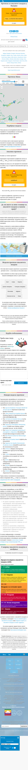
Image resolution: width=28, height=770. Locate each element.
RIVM (6, 460)
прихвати (24, 726)
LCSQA (7, 454)
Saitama (18, 55)
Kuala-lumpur (16, 60)
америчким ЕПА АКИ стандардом (10, 480)
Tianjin (14, 55)
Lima (25, 59)
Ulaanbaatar (20, 57)
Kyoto (22, 55)
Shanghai (8, 53)
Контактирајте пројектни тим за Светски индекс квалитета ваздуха (14, 679)
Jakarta (15, 57)
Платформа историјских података (13, 703)
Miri (26, 60)
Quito (6, 60)
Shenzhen (22, 53)
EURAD (7, 471)
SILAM (7, 465)
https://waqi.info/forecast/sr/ (14, 70)
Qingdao (8, 55)
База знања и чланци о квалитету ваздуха (14, 687)
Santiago (21, 59)
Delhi (12, 57)
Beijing (4, 53)
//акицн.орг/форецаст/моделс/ (12, 146)
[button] (14, 102)
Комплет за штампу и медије (14, 681)
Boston (15, 62)
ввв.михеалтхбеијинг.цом (18, 630)
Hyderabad (16, 59)
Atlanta (19, 62)
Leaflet (2, 121)
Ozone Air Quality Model (12, 439)
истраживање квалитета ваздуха (14, 684)
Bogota (9, 57)
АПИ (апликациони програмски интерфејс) (13, 702)
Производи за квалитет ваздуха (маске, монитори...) (14, 700)
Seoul (2, 57)
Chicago (12, 62)
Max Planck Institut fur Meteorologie (15, 435)
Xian (12, 55)
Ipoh (21, 60)
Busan (5, 57)
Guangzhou (3, 55)
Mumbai (11, 59)
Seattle (8, 62)
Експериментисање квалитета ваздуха (13, 688)
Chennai (3, 59)
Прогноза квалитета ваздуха (14, 698)
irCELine (7, 448)
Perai (23, 60)
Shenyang (18, 53)
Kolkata (7, 59)
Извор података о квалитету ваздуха (14, 695)
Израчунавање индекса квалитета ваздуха (13, 696)
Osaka (25, 55)
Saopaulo (3, 60)
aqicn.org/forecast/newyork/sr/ (16, 33)
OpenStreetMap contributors (14, 121)
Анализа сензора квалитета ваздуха (13, 689)
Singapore (10, 60)
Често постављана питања (13, 693)
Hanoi (25, 57)
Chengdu (13, 53)
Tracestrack (2, 122)
